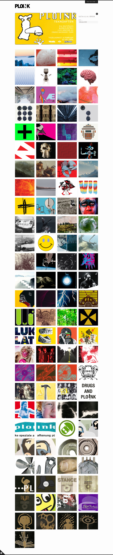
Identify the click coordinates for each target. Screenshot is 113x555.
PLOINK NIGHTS (32, 6)
